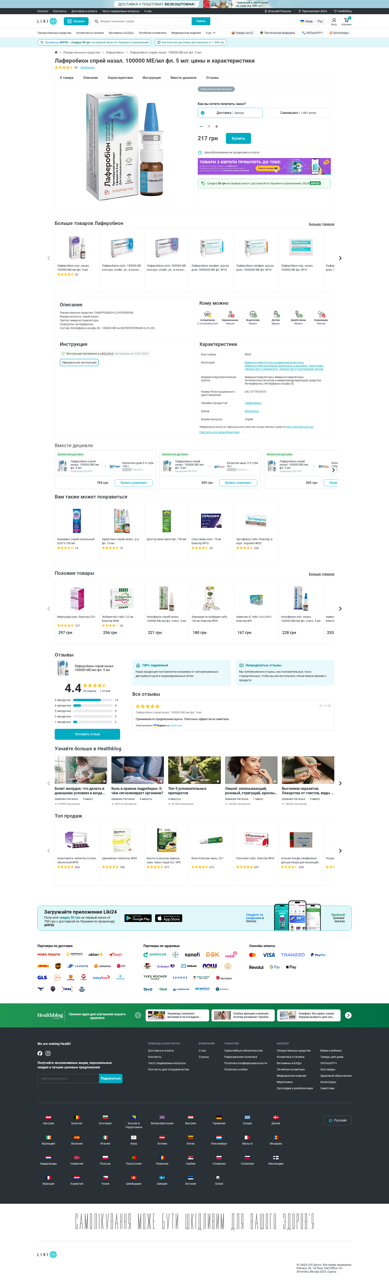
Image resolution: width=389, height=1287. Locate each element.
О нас (148, 11)
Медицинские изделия (186, 32)
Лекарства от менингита (261, 369)
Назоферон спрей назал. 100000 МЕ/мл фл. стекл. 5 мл (166, 618)
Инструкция (152, 78)
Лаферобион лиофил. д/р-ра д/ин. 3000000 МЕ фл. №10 (210, 267)
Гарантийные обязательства (243, 1050)
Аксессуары (328, 1082)
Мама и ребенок (331, 1050)
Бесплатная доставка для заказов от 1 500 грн (193, 42)
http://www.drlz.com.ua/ (299, 426)
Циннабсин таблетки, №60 (119, 858)
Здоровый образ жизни (336, 1075)
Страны (204, 1056)
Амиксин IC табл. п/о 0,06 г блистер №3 (254, 618)
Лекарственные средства (54, 32)
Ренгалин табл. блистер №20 (255, 858)
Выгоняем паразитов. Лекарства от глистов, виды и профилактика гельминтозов (307, 790)
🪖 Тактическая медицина (277, 32)
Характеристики (120, 78)
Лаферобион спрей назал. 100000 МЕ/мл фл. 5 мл (85, 464)
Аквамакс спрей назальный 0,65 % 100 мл (75, 541)
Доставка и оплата (84, 11)
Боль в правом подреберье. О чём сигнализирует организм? (137, 790)
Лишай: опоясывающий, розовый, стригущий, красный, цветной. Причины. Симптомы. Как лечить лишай (251, 790)
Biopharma (88, 67)
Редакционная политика (240, 1056)
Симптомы (316, 365)
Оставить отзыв (87, 734)
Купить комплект (134, 483)
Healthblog (345, 11)
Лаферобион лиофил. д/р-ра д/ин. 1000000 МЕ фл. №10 (255, 267)
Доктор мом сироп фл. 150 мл (166, 539)
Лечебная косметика (153, 32)
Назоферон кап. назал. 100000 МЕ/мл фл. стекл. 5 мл (301, 618)
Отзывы (212, 78)
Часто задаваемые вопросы (121, 11)
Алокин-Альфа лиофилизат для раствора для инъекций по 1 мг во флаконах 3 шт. (299, 860)
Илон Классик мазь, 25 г (207, 858)
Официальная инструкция (79, 362)
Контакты (60, 11)
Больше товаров (321, 224)
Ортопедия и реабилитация (295, 1088)
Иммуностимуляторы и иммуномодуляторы (274, 362)
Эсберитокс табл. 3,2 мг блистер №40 (118, 618)
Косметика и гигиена (90, 32)
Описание (90, 78)
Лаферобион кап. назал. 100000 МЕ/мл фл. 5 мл (73, 267)
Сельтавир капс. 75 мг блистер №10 (206, 541)
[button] (230, 113)
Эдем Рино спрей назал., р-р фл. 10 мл (120, 541)
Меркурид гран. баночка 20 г (76, 616)
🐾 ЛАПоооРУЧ (312, 32)
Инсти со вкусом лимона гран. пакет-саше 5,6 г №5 (164, 860)
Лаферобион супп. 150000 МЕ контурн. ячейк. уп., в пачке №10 (121, 268)
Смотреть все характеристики (219, 432)
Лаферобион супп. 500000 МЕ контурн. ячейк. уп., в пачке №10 (166, 268)
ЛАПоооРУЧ (328, 1063)
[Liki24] (47, 1254)
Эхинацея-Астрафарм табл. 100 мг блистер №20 (209, 618)
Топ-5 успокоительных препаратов (187, 790)
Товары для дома (331, 1056)
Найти (201, 21)
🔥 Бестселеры (339, 32)
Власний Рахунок (279, 11)
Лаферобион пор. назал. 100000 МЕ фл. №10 (297, 267)
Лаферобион (115, 52)
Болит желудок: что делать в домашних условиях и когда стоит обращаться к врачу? (79, 790)
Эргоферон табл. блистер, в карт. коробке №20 (254, 541)
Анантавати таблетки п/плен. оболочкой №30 (77, 860)
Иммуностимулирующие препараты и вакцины (276, 365)
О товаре (67, 78)
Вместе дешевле (184, 78)
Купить (238, 138)
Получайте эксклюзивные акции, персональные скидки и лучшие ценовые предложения (74, 1065)
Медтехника (285, 1082)
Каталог (42, 11)
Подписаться (111, 1078)
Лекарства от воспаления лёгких (301, 369)
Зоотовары (327, 1069)
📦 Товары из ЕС (242, 32)
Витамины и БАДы (121, 32)
